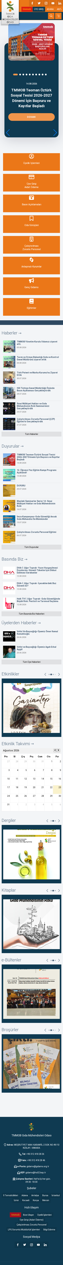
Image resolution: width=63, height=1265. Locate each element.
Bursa (45, 1195)
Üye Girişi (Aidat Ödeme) (31, 1220)
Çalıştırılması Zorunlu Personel (31, 1224)
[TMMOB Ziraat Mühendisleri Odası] (31, 1126)
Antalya (35, 1195)
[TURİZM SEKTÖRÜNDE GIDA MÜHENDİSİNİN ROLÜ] (31, 924)
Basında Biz (13, 559)
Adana (25, 1195)
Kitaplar (9, 890)
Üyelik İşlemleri (44, 1215)
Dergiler (9, 820)
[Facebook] (32, 3)
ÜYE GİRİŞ (39, 9)
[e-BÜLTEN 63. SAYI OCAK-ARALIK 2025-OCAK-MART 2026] (31, 993)
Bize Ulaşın (28, 1215)
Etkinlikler (10, 674)
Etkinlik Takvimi (16, 743)
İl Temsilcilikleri (10, 1195)
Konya (36, 1200)
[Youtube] (53, 3)
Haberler (10, 332)
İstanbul (56, 1195)
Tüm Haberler (31, 434)
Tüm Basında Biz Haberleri (31, 614)
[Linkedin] (60, 3)
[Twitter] (39, 3)
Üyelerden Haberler (20, 622)
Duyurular (11, 446)
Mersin (45, 1200)
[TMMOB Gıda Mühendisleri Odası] (10, 12)
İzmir (16, 1200)
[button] (55, 132)
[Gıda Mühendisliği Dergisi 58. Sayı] (31, 854)
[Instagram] (46, 3)
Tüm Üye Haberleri (32, 662)
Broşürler (10, 1029)
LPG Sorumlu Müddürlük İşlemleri (24, 1229)
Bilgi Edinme (49, 1229)
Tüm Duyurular (31, 547)
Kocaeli (25, 1200)
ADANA (50, 9)
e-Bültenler (11, 959)
